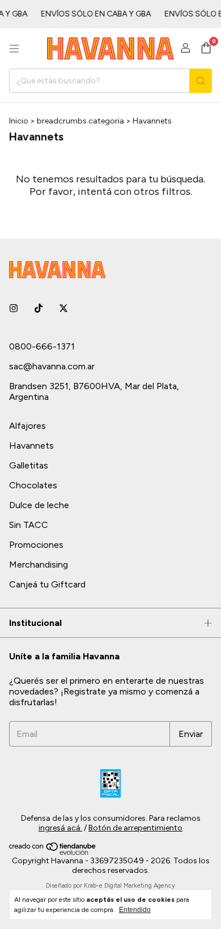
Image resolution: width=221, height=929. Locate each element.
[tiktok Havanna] (38, 308)
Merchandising (38, 564)
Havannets (31, 445)
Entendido (135, 910)
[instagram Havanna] (13, 308)
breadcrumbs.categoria (80, 121)
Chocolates (33, 485)
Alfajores (27, 425)
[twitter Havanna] (63, 308)
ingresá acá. (60, 828)
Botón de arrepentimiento (135, 828)
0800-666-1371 (42, 346)
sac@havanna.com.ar (52, 366)
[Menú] (14, 49)
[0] (206, 49)
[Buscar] (200, 81)
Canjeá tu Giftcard (47, 584)
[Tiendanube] (53, 853)
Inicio (18, 121)
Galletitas (28, 465)
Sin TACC (28, 524)
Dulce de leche (39, 505)
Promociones (36, 544)
